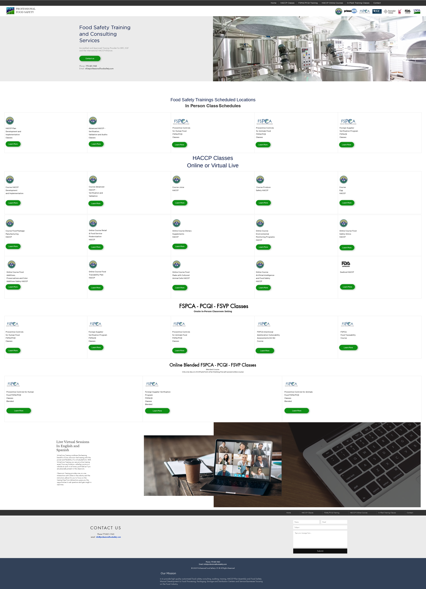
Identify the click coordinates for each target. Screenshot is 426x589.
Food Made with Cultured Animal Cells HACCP (181, 275)
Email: (96, 69)
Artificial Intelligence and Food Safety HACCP (265, 278)
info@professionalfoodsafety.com (108, 537)
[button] (288, 3)
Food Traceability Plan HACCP (97, 274)
